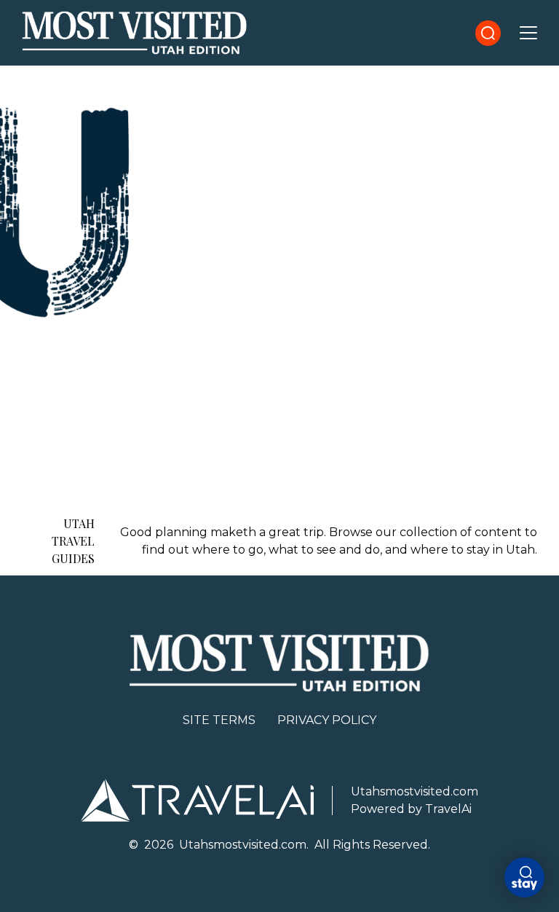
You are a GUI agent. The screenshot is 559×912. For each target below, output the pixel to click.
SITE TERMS (219, 720)
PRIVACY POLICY (326, 720)
